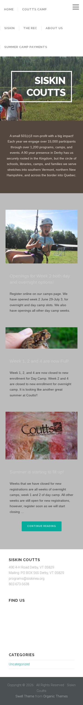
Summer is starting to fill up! (37, 472)
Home (9, 9)
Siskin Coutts (46, 86)
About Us (54, 28)
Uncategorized (19, 664)
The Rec (30, 28)
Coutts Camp (34, 9)
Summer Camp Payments (25, 47)
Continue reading (44, 527)
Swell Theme (24, 696)
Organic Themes (55, 696)
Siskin (9, 28)
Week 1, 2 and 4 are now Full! (39, 361)
